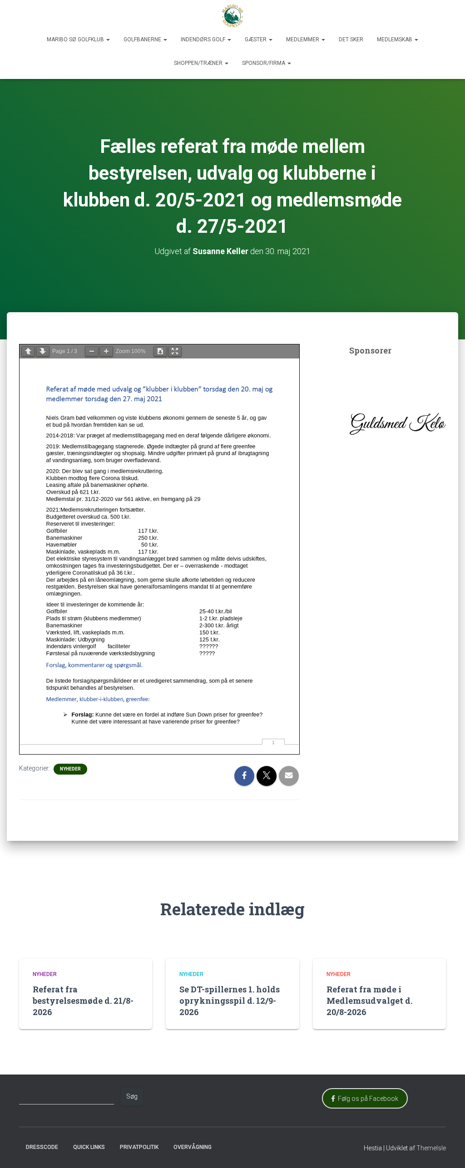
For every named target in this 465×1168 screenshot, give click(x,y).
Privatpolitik (139, 1147)
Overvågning (192, 1147)
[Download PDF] (160, 351)
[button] (107, 39)
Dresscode (42, 1147)
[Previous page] (28, 351)
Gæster (256, 39)
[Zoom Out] (92, 351)
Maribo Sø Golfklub (76, 39)
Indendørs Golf (204, 39)
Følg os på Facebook (366, 1098)
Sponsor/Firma (264, 63)
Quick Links (89, 1147)
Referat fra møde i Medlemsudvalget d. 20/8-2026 (369, 1000)
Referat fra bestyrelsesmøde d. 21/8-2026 (83, 1000)
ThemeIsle (431, 1148)
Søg (132, 1096)
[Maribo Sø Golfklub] (232, 16)
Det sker (351, 39)
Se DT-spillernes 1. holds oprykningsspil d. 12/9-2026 (229, 1000)
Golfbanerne (143, 39)
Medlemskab (395, 39)
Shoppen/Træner (199, 63)
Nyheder (70, 768)
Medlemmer (303, 39)
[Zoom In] (106, 351)
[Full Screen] (175, 351)
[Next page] (42, 351)
